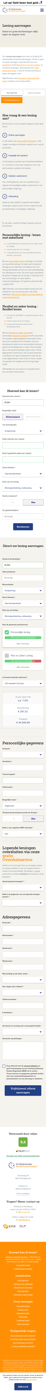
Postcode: (7, 923)
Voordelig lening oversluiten (23, 1269)
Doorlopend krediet (23, 1313)
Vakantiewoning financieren (23, 1287)
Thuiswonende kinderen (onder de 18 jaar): (20, 812)
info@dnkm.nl (24, 1220)
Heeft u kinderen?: (10, 496)
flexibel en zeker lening (19, 333)
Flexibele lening (23, 1310)
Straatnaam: (7, 948)
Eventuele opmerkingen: (12, 1038)
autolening (6, 65)
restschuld (17, 255)
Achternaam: (8, 787)
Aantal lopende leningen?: (13, 881)
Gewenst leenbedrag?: (11, 559)
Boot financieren (23, 1291)
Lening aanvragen (23, 1324)
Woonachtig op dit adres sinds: (15, 974)
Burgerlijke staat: (9, 411)
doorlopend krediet (20, 336)
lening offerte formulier (26, 141)
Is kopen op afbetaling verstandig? (23, 1346)
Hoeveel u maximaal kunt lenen (16, 1257)
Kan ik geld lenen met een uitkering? (23, 1336)
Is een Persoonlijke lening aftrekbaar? (23, 1339)
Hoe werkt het (12, 93)
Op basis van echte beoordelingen (23, 1156)
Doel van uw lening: (10, 482)
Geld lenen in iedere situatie (23, 1295)
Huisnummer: (8, 935)
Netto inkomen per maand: (13, 439)
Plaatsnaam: (7, 961)
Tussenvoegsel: (8, 774)
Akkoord (23, 1386)
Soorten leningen (34, 93)
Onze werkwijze (23, 1194)
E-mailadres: (7, 1012)
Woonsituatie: (8, 584)
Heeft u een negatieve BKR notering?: (18, 828)
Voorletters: (7, 761)
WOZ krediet (23, 1317)
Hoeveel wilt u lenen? (11, 396)
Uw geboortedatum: (10, 510)
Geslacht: (6, 749)
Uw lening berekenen (12, 100)
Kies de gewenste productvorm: (15, 625)
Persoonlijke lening (23, 1306)
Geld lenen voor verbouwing (23, 1284)
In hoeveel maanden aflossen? (14, 677)
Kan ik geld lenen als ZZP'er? (23, 1343)
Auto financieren (23, 1280)
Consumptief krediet (23, 1265)
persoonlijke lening (17, 261)
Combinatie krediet (23, 1320)
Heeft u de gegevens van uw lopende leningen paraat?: (21, 895)
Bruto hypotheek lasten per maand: (16, 453)
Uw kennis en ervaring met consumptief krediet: (22, 1026)
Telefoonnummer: (10, 999)
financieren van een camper (28, 65)
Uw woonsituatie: (9, 425)
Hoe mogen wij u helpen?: (13, 986)
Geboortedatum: (9, 572)
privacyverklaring (31, 1066)
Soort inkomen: (9, 468)
